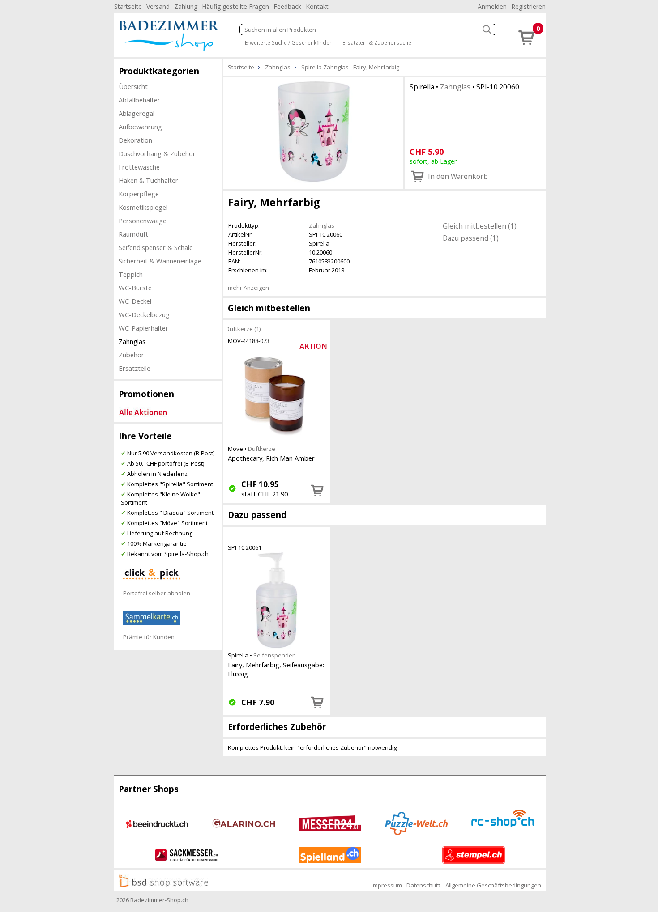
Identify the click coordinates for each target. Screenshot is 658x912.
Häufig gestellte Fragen (235, 6)
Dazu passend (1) (471, 238)
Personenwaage (143, 220)
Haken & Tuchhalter (148, 180)
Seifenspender (274, 655)
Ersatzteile (134, 368)
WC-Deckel (135, 301)
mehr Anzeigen (248, 288)
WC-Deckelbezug (144, 314)
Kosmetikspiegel (143, 207)
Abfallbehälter (139, 99)
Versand (158, 6)
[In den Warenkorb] (317, 490)
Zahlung (185, 6)
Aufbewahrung (140, 126)
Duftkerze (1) (243, 328)
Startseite (128, 6)
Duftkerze (261, 449)
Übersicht (133, 86)
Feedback (287, 6)
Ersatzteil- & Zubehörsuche (376, 42)
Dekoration (135, 140)
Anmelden (492, 6)
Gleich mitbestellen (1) (480, 226)
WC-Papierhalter (143, 327)
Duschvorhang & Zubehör (157, 153)
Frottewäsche (139, 166)
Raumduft (133, 233)
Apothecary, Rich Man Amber (271, 458)
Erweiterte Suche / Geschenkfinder (288, 42)
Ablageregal (136, 113)
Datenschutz (423, 885)
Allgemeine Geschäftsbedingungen (493, 885)
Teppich (131, 274)
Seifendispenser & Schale (156, 247)
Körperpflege (139, 193)
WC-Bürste (135, 287)
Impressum (387, 885)
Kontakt (317, 6)
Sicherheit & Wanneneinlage (160, 260)
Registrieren (528, 6)
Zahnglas (132, 341)
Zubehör (131, 354)
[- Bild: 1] (313, 132)
